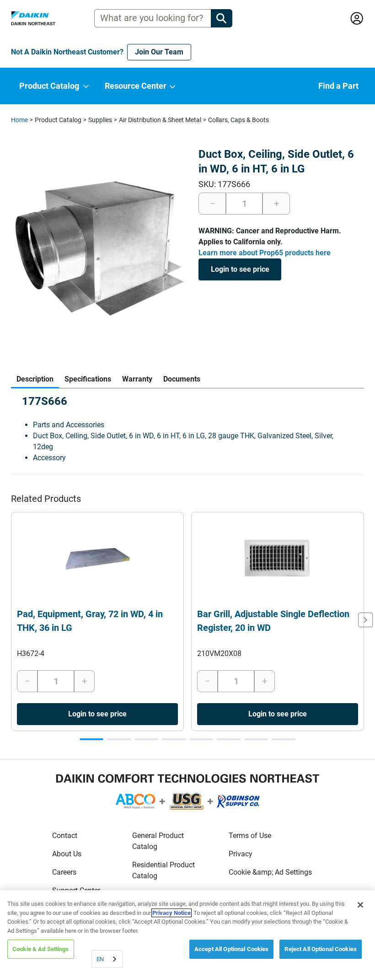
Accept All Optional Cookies (231, 949)
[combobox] (107, 959)
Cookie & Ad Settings (40, 949)
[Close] (360, 905)
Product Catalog (58, 120)
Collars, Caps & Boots (238, 120)
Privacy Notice (171, 912)
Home (19, 120)
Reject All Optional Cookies (320, 949)
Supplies (100, 120)
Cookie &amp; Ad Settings (270, 872)
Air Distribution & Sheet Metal (160, 120)
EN (100, 959)
